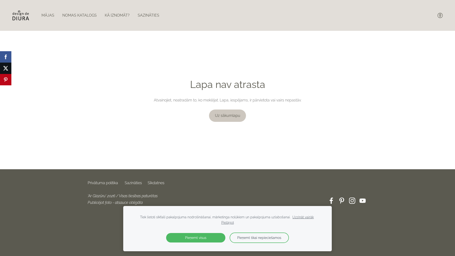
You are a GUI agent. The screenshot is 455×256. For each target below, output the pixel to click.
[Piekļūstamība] (440, 15)
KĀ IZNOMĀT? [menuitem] (117, 15)
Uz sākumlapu (227, 115)
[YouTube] (362, 201)
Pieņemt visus (195, 238)
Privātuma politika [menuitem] (103, 183)
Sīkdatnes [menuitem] (156, 183)
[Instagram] (352, 201)
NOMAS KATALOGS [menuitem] (79, 15)
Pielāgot (227, 222)
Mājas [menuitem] (47, 15)
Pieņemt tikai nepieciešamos (259, 238)
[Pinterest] (341, 201)
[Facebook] (331, 201)
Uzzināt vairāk (303, 217)
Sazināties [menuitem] (148, 15)
